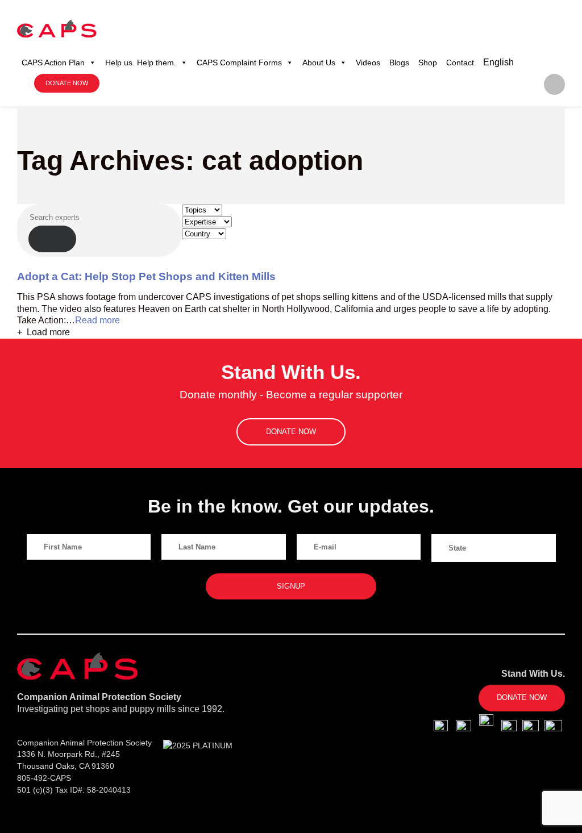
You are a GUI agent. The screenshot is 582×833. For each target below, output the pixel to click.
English (498, 62)
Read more (97, 320)
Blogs (399, 62)
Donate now (66, 83)
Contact (460, 62)
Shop (427, 62)
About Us (318, 62)
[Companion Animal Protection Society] (57, 28)
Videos (368, 62)
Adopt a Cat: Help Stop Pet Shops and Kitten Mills (146, 276)
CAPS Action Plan (53, 62)
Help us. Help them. (140, 62)
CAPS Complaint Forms (239, 62)
